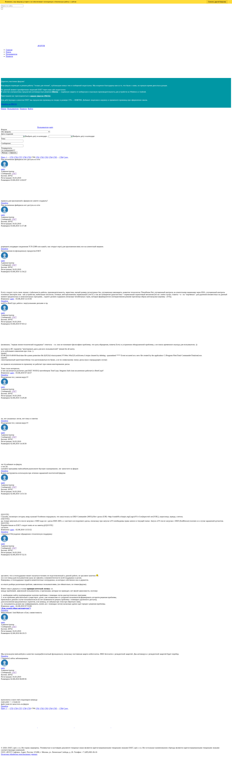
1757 (20, 157)
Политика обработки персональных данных (19, 754)
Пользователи (11, 54)
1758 (24, 157)
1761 (38, 157)
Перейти (4, 203)
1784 (61, 157)
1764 (51, 157)
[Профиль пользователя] (4, 167)
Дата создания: (7, 134)
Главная (9, 50)
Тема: (3, 139)
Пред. (3, 157)
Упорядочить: (6, 148)
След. (66, 157)
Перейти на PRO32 (9, 104)
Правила (9, 56)
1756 (16, 157)
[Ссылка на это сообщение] (19, 199)
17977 (14, 174)
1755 (11, 157)
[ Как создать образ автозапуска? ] (16, 608)
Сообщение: (6, 143)
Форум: (4, 129)
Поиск (8, 52)
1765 (55, 157)
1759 (29, 157)
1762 (42, 157)
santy (51, 127)
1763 (46, 157)
